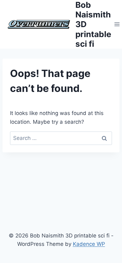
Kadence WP (89, 244)
